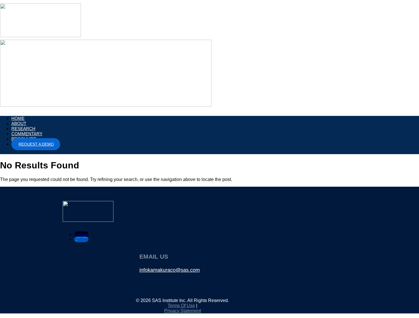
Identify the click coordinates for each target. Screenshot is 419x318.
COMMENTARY (26, 133)
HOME (18, 118)
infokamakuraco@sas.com (169, 270)
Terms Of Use (181, 305)
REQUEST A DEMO (36, 144)
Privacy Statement (182, 310)
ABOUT (18, 123)
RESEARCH (23, 128)
